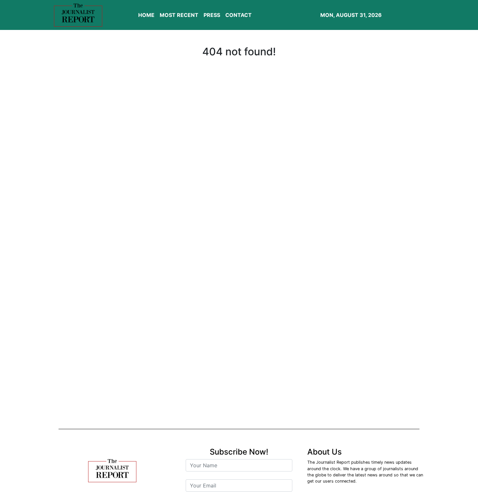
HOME (146, 15)
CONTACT (238, 15)
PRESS (212, 15)
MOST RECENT (179, 15)
